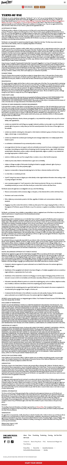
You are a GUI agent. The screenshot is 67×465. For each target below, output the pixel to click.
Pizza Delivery (27, 444)
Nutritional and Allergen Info (54, 442)
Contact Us (26, 442)
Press (29, 435)
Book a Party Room (36, 442)
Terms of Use (36, 448)
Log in (36, 7)
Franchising (36, 435)
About (25, 435)
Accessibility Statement (48, 448)
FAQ (44, 442)
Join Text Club (58, 435)
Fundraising (43, 435)
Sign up (42, 7)
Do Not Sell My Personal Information (31, 450)
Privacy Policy (26, 448)
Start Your (33, 463)
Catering (50, 435)
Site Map (46, 450)
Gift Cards (26, 438)
